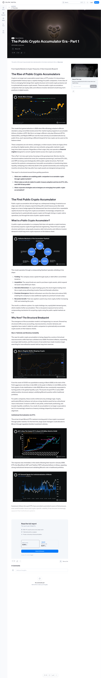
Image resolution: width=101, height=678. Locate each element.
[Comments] (49, 675)
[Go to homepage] (9, 2)
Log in (32, 555)
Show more (60, 62)
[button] (3, 25)
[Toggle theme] (87, 2)
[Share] (21, 53)
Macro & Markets (19, 38)
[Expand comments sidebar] (73, 91)
